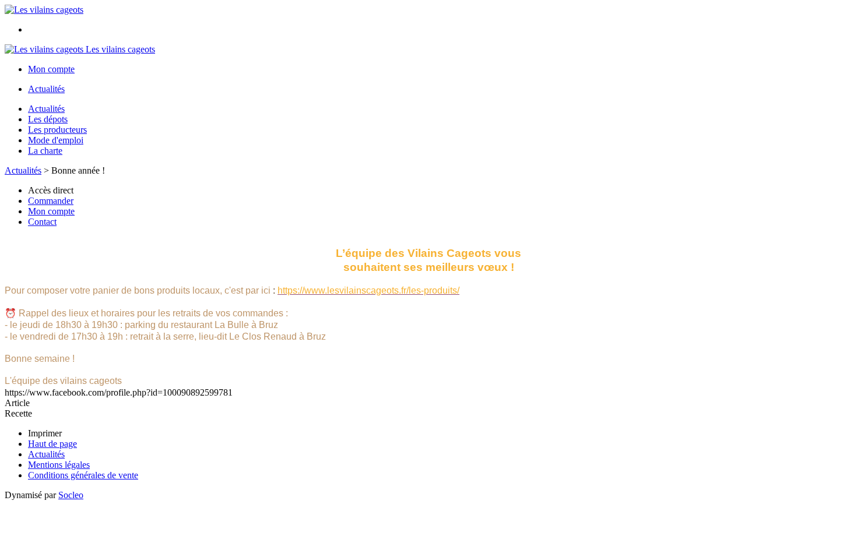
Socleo (70, 495)
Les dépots (48, 119)
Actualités (46, 89)
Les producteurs (57, 130)
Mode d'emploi (55, 140)
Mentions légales (59, 465)
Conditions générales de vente (83, 475)
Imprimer (45, 433)
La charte (45, 151)
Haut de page (52, 444)
